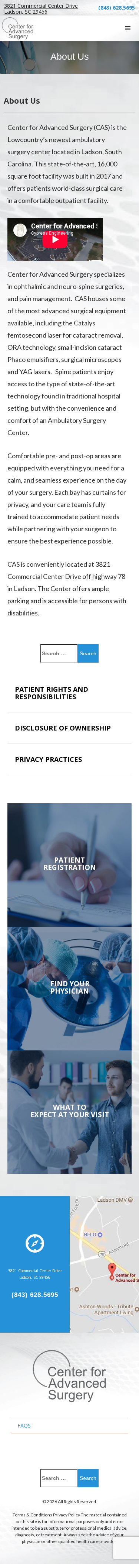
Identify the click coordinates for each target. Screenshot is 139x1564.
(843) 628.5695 (116, 7)
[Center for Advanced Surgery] (70, 1376)
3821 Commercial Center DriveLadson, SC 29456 (41, 9)
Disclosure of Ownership (63, 728)
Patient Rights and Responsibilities (51, 693)
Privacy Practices (48, 759)
